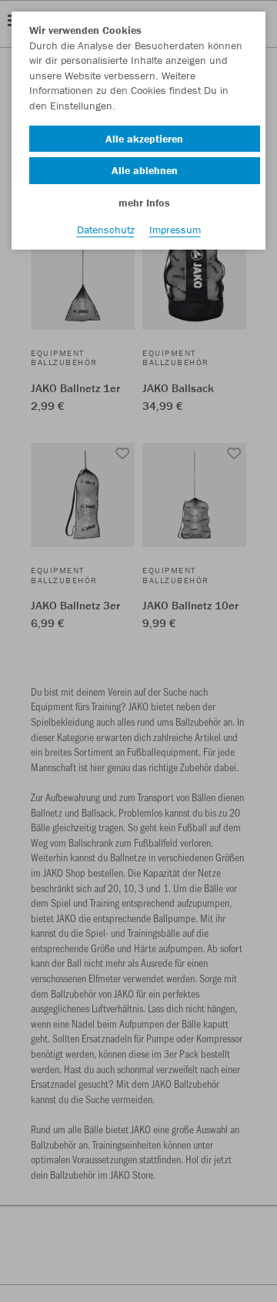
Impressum (175, 230)
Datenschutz (106, 230)
